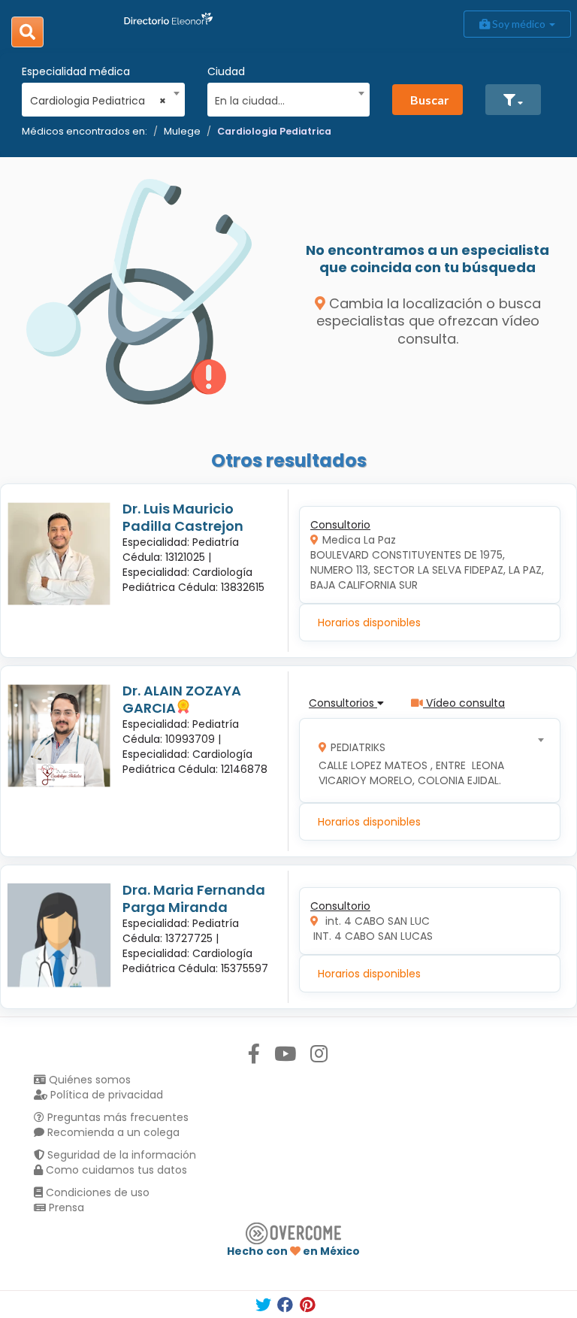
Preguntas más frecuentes (116, 1117)
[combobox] (98, 97)
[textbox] (283, 98)
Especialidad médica (76, 71)
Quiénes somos (88, 1079)
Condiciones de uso (96, 1192)
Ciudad (226, 71)
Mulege (182, 131)
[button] (513, 99)
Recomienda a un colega (112, 1132)
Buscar (429, 99)
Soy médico (519, 23)
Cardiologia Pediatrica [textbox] (98, 100)
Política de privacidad (105, 1094)
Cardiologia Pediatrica (274, 131)
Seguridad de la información (120, 1154)
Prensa (65, 1207)
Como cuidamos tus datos (115, 1169)
